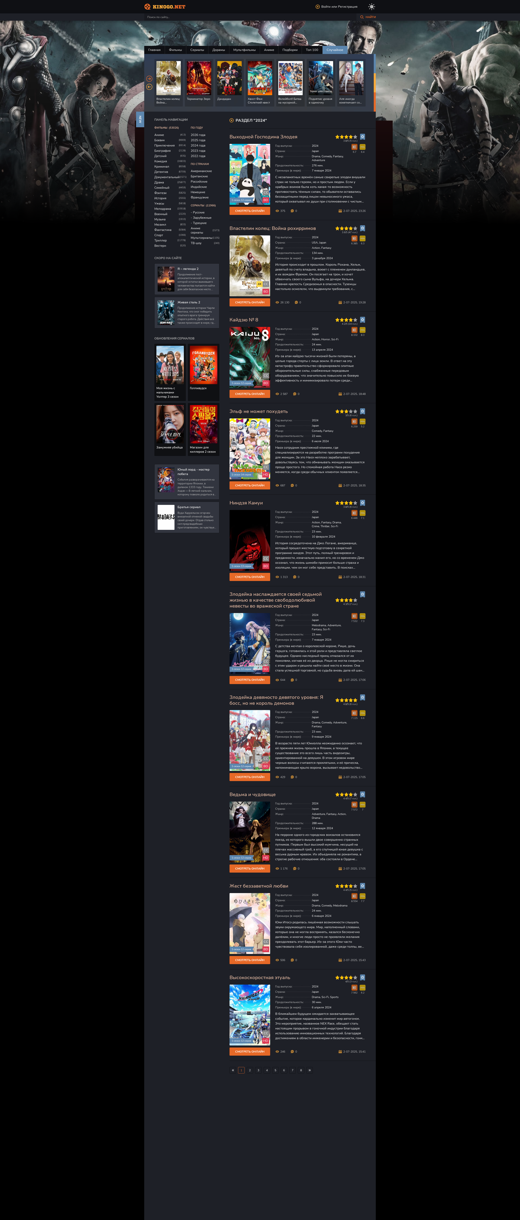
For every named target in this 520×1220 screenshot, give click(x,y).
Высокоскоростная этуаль (260, 978)
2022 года (198, 156)
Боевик (159, 140)
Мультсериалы (201, 238)
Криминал (161, 167)
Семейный (161, 188)
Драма (159, 182)
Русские (199, 212)
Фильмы (175, 50)
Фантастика (162, 230)
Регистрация (348, 6)
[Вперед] (149, 79)
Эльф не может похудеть (259, 411)
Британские (199, 176)
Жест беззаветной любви (259, 886)
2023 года (198, 151)
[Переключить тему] (372, 7)
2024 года (198, 145)
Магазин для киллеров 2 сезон (203, 449)
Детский (160, 156)
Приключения (164, 145)
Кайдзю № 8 (244, 320)
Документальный (167, 177)
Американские (201, 171)
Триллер (160, 240)
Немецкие (198, 192)
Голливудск (198, 388)
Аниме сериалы (197, 230)
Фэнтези (160, 193)
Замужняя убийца (169, 447)
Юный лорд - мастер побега (194, 471)
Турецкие (200, 223)
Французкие (200, 197)
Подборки (290, 50)
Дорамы (218, 50)
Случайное (335, 50)
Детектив (161, 172)
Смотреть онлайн (249, 211)
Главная (154, 50)
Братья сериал (189, 507)
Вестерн (160, 246)
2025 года (198, 140)
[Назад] (149, 87)
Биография (162, 151)
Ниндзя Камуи (246, 503)
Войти (325, 6)
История (160, 198)
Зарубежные (202, 218)
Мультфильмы (244, 50)
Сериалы (197, 50)
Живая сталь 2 (189, 302)
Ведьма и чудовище (253, 795)
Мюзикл (160, 225)
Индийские (199, 187)
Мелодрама (162, 209)
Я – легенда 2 (188, 269)
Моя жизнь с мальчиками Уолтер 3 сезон (167, 392)
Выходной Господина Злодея (263, 137)
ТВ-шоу (196, 243)
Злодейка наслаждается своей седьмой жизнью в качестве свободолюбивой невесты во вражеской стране (276, 600)
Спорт (158, 235)
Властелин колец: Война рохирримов (273, 228)
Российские (199, 182)
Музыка (160, 219)
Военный (160, 214)
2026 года (198, 135)
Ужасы (159, 204)
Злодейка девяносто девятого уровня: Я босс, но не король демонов (276, 700)
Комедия (160, 161)
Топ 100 (312, 50)
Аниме (269, 50)
